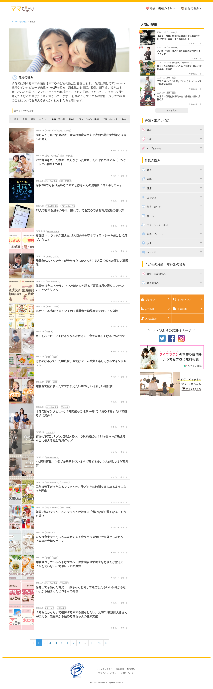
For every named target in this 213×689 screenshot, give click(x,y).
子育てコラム (186, 63)
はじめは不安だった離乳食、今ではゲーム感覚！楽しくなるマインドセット (81, 363)
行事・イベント (110, 119)
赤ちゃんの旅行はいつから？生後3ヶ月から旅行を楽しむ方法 (179, 68)
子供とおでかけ (173, 63)
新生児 (32, 21)
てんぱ (194, 58)
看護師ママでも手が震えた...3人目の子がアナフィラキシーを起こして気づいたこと (81, 237)
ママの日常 (50, 131)
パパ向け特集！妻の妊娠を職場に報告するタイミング (178, 52)
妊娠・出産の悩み (161, 8)
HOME (14, 21)
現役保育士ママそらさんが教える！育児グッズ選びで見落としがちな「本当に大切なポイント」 (79, 539)
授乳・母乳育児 (66, 156)
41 (92, 643)
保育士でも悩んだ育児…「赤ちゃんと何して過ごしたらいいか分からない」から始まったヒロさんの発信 (81, 589)
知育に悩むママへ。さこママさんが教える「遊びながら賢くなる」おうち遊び (81, 514)
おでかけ (43, 119)
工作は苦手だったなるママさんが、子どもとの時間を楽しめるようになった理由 (81, 488)
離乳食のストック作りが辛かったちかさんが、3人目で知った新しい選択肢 (82, 262)
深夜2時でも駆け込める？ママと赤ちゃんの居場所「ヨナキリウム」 (79, 185)
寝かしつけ (65, 407)
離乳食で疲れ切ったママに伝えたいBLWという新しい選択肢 (74, 386)
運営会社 (120, 668)
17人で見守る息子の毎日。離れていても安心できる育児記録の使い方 (80, 210)
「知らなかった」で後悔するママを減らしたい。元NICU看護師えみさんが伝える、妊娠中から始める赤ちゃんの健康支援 (81, 614)
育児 (16, 119)
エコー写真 (172, 32)
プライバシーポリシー (108, 673)
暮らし (72, 119)
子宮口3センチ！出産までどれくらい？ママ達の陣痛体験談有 (179, 83)
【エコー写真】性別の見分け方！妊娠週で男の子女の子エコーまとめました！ (178, 37)
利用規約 (131, 668)
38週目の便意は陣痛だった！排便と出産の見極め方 (179, 98)
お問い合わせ (127, 673)
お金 (124, 119)
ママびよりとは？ (104, 668)
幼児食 (56, 256)
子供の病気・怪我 (52, 206)
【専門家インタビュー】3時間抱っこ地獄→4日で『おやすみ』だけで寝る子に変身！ (81, 413)
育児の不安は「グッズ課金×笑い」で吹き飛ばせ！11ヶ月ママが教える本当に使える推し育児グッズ (81, 438)
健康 (33, 119)
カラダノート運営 (117, 150)
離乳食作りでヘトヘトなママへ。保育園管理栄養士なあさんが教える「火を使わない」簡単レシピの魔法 (79, 564)
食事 (24, 119)
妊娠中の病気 (61, 608)
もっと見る (172, 110)
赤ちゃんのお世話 (52, 156)
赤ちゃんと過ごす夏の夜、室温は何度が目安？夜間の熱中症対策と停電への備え (81, 137)
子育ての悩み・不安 (68, 206)
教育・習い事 (58, 119)
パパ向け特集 (172, 47)
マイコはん (193, 43)
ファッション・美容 (89, 119)
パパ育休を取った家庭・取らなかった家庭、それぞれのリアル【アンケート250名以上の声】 (81, 162)
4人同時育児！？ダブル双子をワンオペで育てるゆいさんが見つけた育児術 (82, 463)
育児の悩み (192, 8)
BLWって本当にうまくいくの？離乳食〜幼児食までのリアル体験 (77, 311)
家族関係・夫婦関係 (63, 131)
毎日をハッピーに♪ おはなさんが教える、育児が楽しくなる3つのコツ (80, 336)
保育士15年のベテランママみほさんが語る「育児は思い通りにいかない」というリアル (80, 288)
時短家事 (49, 332)
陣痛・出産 (171, 78)
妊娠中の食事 (49, 608)
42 (99, 643)
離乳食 (49, 256)
